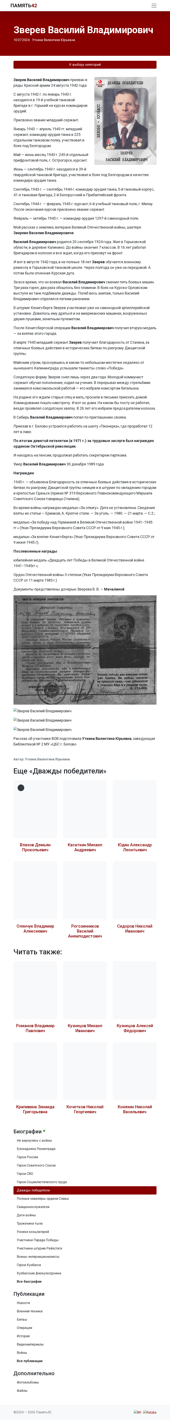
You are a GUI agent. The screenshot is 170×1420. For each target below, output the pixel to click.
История (23, 1336)
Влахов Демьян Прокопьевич (35, 847)
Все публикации (29, 1361)
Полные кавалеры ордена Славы (43, 1199)
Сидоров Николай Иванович (134, 929)
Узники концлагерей (33, 1232)
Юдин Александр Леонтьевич (135, 847)
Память (23, 6)
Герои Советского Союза (36, 1165)
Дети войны (26, 1215)
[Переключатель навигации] (154, 6)
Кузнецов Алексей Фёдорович (135, 1028)
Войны (22, 1353)
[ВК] (137, 1412)
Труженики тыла (29, 1223)
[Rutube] (150, 1412)
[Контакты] (143, 5)
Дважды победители (33, 1190)
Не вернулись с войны (34, 1140)
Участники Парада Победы (38, 1240)
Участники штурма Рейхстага (39, 1248)
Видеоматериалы (30, 1344)
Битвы (22, 1319)
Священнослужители (33, 1207)
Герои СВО (25, 1174)
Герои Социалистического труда (42, 1182)
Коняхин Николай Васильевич (135, 1109)
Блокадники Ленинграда (36, 1149)
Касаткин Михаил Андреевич (85, 847)
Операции (24, 1328)
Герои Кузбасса (29, 1265)
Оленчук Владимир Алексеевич (35, 929)
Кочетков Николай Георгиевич (85, 1109)
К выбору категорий (85, 65)
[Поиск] (146, 5)
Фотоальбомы (28, 1382)
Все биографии (29, 1282)
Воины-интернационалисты (38, 1257)
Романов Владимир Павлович (35, 1028)
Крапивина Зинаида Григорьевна (35, 1109)
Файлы (22, 1391)
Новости (23, 1303)
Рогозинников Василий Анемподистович (85, 931)
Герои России (27, 1157)
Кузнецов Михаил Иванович (85, 1028)
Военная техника (29, 1311)
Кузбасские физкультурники (39, 1273)
